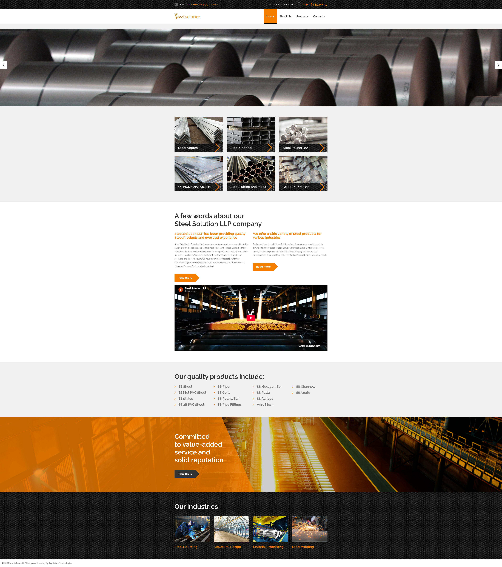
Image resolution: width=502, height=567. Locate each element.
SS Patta (263, 392)
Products (302, 16)
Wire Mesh (265, 404)
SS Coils (224, 392)
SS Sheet (185, 386)
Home (270, 16)
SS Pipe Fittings (230, 404)
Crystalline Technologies (60, 563)
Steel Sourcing (186, 547)
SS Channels (305, 386)
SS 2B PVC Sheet (191, 404)
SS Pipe (223, 386)
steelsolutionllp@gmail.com (203, 4)
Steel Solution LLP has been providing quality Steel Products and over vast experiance (210, 236)
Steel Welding (303, 547)
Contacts (319, 16)
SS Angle (303, 392)
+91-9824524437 (314, 4)
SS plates (185, 398)
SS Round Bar (228, 398)
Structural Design (227, 547)
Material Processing (268, 547)
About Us (285, 16)
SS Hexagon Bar (269, 386)
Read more (312, 87)
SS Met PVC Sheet (192, 392)
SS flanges (265, 398)
